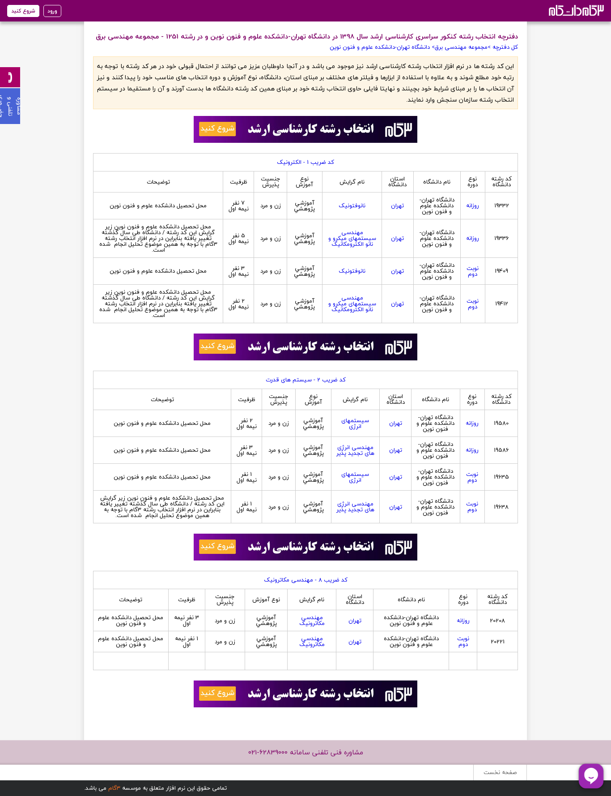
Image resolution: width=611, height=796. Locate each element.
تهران (397, 205)
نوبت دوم (473, 271)
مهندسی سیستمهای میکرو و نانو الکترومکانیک (352, 238)
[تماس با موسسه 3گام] (10, 77)
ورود (52, 11)
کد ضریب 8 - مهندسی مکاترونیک (306, 580)
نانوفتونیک (352, 205)
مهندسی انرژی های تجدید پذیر (355, 450)
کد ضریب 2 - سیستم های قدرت (306, 380)
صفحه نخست (500, 772)
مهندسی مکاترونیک (312, 620)
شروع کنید (23, 11)
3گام (114, 788)
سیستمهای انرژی (355, 423)
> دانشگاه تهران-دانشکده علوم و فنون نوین (382, 47)
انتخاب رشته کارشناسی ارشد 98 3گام (575, 10)
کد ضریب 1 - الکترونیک (305, 162)
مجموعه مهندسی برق (461, 47)
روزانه (472, 205)
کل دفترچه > (503, 47)
